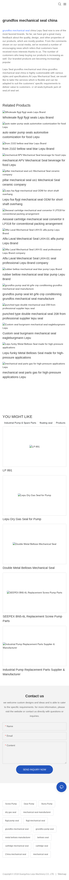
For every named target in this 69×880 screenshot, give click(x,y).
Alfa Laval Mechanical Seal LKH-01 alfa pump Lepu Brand (33, 241)
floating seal (46, 422)
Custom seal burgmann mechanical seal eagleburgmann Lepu (29, 336)
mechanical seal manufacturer (37, 812)
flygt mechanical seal (35, 820)
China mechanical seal (15, 854)
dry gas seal (10, 812)
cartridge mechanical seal (17, 846)
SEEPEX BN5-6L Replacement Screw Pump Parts (32, 619)
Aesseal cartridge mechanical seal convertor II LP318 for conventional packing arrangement (33, 221)
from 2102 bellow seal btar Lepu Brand (28, 148)
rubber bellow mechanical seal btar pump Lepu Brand (34, 277)
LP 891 (7, 470)
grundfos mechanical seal (16, 30)
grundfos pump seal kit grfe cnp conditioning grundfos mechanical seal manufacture (32, 296)
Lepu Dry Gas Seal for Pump (22, 519)
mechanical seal (40, 854)
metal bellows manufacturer (17, 837)
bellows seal (43, 837)
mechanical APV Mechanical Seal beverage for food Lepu (34, 163)
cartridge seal (42, 846)
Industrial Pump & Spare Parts (20, 422)
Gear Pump (29, 804)
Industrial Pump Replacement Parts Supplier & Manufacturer (34, 672)
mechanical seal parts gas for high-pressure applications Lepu (32, 375)
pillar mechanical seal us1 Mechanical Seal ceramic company (31, 182)
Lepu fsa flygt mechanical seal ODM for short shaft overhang (33, 202)
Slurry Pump (46, 804)
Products (60, 422)
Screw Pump (11, 804)
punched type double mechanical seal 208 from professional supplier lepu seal (34, 316)
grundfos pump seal (45, 829)
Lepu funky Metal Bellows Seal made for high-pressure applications (33, 355)
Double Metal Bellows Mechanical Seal (29, 568)
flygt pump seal (12, 820)
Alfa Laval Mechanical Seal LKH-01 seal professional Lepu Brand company (29, 261)
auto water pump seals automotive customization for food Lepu (25, 135)
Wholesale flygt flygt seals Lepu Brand (28, 117)
